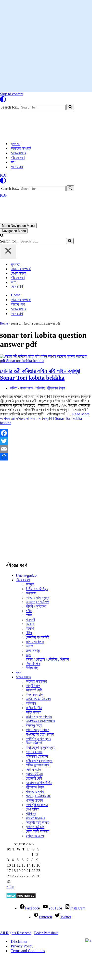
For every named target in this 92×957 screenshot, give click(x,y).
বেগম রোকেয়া (34, 752)
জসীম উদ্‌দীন (34, 708)
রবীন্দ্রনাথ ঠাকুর (56, 388)
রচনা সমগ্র (32, 650)
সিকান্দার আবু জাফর (37, 822)
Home (15, 295)
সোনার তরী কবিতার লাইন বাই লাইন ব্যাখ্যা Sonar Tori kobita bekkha (40, 374)
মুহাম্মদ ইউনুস (34, 774)
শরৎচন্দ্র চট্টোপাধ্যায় (38, 796)
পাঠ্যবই (40, 388)
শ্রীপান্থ (31, 814)
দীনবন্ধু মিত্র (34, 725)
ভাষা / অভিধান (35, 642)
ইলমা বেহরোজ (34, 694)
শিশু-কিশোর (33, 664)
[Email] (46, 449)
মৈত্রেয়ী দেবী (34, 778)
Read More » (45, 418)
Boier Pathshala (46, 933)
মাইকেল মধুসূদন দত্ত (39, 761)
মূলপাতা (15, 144)
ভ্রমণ (29, 646)
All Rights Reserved (15, 933)
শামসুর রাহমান (34, 800)
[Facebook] (46, 433)
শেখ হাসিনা (32, 809)
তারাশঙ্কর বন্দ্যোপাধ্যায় (40, 721)
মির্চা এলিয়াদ (33, 769)
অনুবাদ (30, 584)
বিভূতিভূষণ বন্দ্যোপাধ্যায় (40, 747)
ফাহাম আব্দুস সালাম (37, 730)
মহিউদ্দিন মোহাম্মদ (37, 756)
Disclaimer (19, 941)
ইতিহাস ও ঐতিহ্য (37, 589)
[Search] (70, 107)
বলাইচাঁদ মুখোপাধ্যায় (38, 739)
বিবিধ (29, 633)
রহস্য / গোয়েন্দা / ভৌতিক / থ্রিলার (47, 659)
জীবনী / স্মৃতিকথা (36, 606)
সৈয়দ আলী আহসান (37, 831)
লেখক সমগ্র (18, 153)
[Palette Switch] (46, 99)
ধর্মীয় (29, 611)
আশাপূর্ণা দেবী (34, 690)
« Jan (10, 886)
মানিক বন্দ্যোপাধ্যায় (37, 765)
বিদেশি (30, 628)
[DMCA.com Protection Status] (21, 897)
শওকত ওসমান (35, 791)
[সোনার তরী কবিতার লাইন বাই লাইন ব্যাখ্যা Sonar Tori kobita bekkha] (46, 361)
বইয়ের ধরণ (18, 158)
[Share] (46, 456)
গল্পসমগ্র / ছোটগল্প (37, 602)
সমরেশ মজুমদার (35, 818)
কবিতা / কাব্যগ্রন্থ (21, 388)
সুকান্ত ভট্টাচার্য (35, 827)
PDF (3, 175)
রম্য (28, 655)
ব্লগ (13, 162)
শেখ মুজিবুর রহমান (37, 805)
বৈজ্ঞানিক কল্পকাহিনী (37, 637)
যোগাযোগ (17, 167)
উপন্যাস (31, 593)
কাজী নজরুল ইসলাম (38, 699)
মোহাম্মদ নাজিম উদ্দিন (39, 783)
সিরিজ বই (32, 668)
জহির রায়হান (33, 712)
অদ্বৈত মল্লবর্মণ (36, 681)
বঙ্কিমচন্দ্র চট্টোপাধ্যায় (40, 734)
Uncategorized (27, 575)
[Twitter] (46, 441)
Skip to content (11, 94)
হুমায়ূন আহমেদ (35, 836)
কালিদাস (31, 703)
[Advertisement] (46, 46)
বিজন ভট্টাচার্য (34, 743)
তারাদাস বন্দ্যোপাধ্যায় (39, 717)
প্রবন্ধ (30, 624)
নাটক (29, 615)
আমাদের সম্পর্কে (21, 148)
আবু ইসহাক (33, 686)
